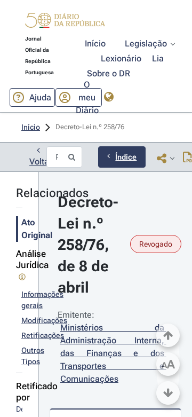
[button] (65, 22)
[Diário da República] (65, 23)
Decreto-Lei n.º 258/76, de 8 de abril (88, 244)
